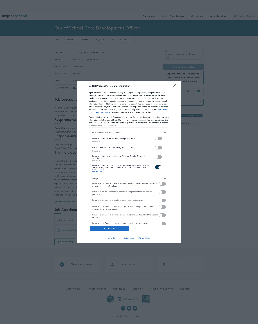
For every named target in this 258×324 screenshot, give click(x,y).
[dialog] (129, 162)
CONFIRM (109, 228)
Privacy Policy (144, 238)
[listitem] (129, 132)
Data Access (129, 238)
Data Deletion (114, 238)
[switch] (158, 138)
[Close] (175, 86)
